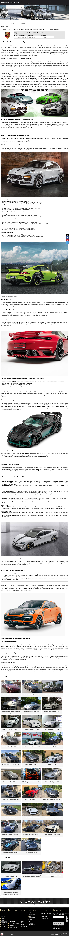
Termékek (33, 2)
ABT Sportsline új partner (32, 920)
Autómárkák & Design (27, 2)
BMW (22, 915)
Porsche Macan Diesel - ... (31, 799)
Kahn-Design (29, 656)
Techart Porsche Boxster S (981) (52, 711)
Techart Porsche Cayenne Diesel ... (10, 729)
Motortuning (43, 2)
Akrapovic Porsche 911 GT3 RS (11, 799)
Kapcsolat (54, 2)
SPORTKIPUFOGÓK (13, 912)
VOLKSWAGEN (24, 928)
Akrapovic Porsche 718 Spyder (11, 852)
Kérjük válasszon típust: (19, 35)
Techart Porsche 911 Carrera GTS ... (11, 764)
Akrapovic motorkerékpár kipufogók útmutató (33, 924)
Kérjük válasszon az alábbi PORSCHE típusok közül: (29, 33)
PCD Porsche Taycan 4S (31, 852)
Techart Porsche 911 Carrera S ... (31, 817)
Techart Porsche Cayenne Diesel (32, 694)
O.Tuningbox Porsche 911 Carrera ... (11, 747)
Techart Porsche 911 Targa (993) (31, 711)
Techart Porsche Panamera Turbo (52, 694)
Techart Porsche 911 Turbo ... (10, 782)
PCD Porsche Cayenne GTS (52, 782)
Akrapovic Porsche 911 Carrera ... (10, 834)
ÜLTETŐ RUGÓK (13, 919)
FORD (22, 919)
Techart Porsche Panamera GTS (32, 747)
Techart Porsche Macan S (31, 764)
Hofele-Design (32, 645)
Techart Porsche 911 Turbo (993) (11, 694)
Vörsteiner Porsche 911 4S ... (52, 729)
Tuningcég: (43, 35)
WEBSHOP (59, 2)
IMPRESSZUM (65, 933)
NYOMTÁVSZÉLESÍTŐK (14, 923)
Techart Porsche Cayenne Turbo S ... (52, 834)
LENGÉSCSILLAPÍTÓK (14, 921)
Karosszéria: (30, 35)
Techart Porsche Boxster (11, 817)
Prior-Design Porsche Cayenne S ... (52, 747)
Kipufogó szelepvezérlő (32, 917)
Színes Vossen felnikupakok (32, 913)
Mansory (29, 403)
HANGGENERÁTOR (13, 927)
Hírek (21, 2)
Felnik (37, 2)
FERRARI (22, 917)
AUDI (22, 912)
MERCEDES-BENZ (23, 922)
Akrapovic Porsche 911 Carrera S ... (52, 799)
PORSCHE (23, 924)
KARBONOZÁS (12, 917)
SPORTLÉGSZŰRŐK (13, 925)
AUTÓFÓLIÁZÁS (13, 915)
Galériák (49, 2)
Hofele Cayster (38, 648)
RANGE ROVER (24, 926)
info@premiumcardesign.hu (45, 921)
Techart (15, 75)
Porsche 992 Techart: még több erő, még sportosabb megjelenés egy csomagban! (32, 876)
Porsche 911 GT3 (52, 764)
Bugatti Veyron (19, 404)
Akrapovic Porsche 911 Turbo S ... (52, 817)
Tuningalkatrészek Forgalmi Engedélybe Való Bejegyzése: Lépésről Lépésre (10, 894)
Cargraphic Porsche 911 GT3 (31, 729)
